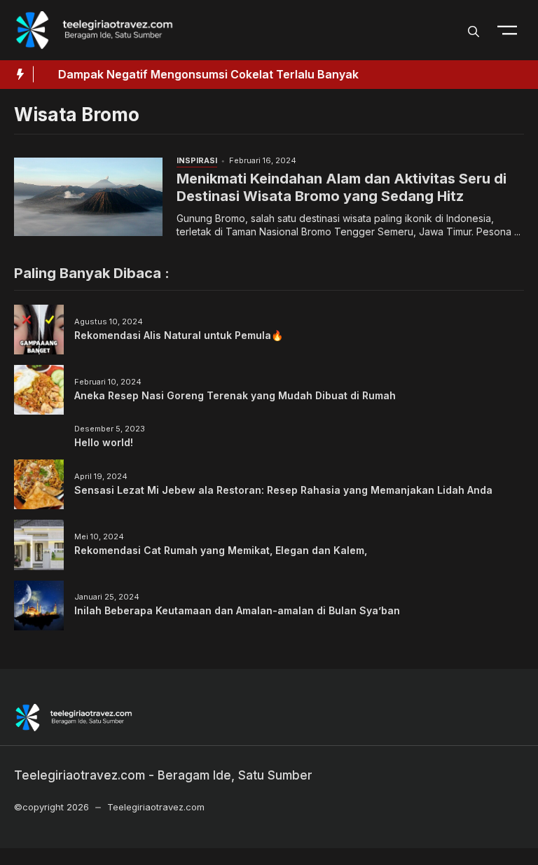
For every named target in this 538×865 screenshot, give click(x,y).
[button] (473, 30)
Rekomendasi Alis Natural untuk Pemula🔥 (178, 335)
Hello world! (103, 442)
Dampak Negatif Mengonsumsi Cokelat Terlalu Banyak (198, 74)
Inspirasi (197, 160)
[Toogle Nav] (507, 30)
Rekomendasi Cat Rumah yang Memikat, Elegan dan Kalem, (220, 550)
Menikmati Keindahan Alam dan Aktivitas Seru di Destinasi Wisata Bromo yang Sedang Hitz (341, 187)
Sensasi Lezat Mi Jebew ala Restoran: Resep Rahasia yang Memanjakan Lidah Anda (283, 490)
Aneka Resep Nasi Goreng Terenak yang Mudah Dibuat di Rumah (235, 395)
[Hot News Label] (17, 74)
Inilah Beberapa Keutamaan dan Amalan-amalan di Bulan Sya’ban (237, 610)
